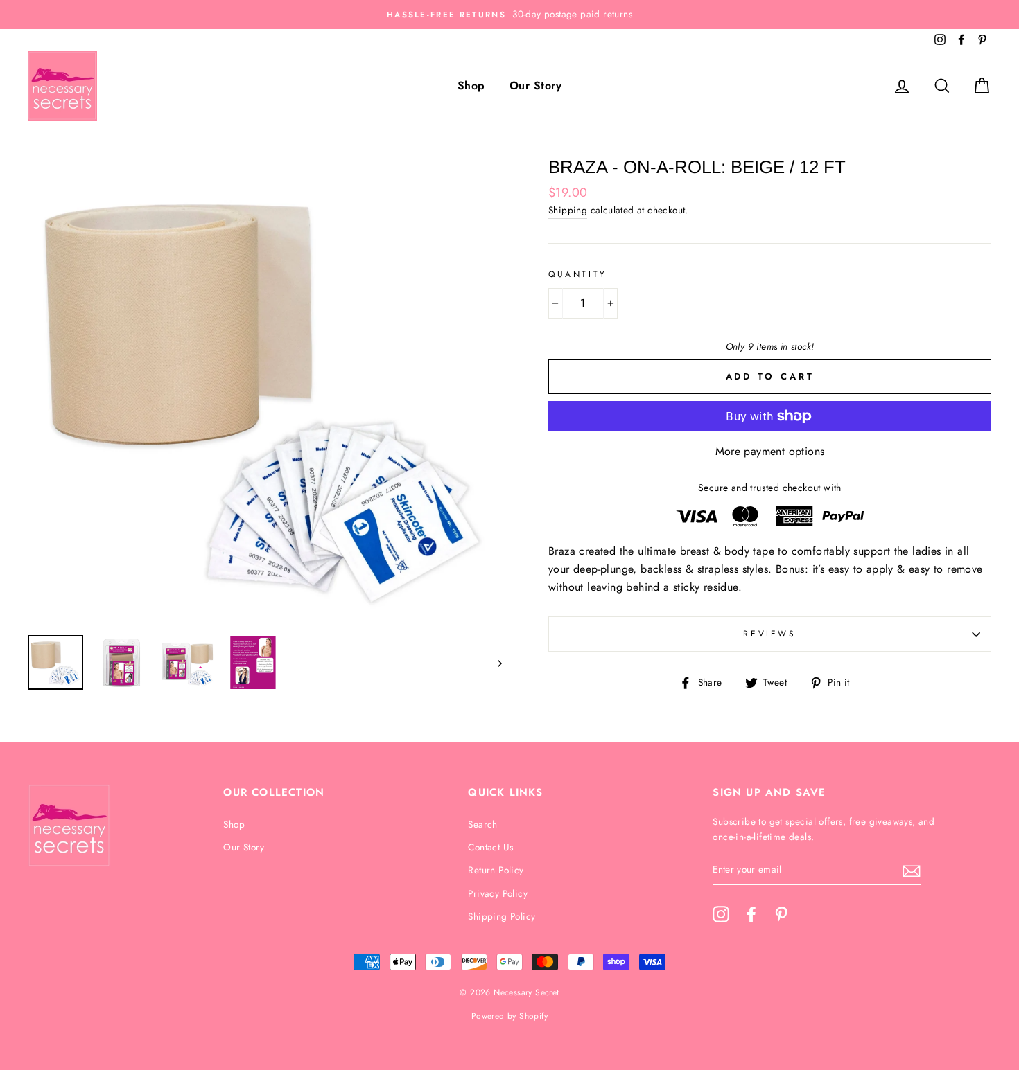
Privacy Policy (498, 893)
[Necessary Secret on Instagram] (721, 914)
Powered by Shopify (509, 1016)
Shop (471, 85)
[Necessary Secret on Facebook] (751, 914)
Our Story (535, 85)
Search (482, 824)
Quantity (577, 274)
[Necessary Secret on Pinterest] (781, 914)
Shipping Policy (501, 916)
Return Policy (495, 870)
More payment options (770, 451)
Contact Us (490, 847)
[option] (509, 14)
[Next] (493, 662)
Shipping (567, 210)
